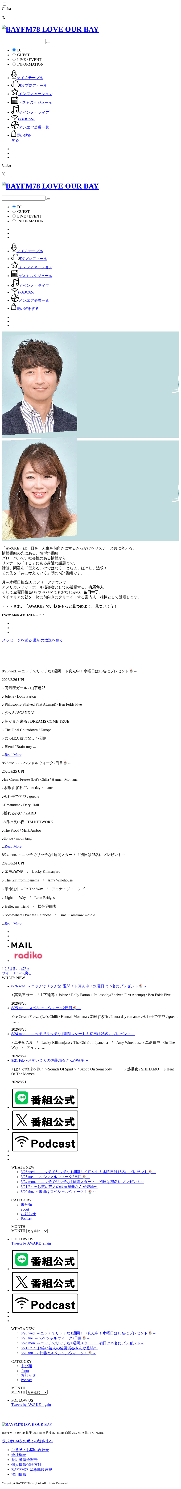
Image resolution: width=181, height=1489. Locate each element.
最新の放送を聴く (48, 640)
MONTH (18, 1231)
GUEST (23, 55)
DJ (19, 50)
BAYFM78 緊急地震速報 (31, 1470)
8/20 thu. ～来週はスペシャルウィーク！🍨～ (58, 1192)
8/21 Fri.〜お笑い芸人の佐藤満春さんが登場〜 (49, 1060)
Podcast (26, 1218)
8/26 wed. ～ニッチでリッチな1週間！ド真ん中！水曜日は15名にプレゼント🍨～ (79, 986)
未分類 (26, 1205)
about (25, 1209)
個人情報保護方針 (26, 1465)
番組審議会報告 (24, 1460)
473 (23, 969)
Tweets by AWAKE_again (31, 1243)
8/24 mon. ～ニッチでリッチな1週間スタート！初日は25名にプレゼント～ (73, 1034)
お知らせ (28, 1214)
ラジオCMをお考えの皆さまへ (27, 1441)
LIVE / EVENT (29, 60)
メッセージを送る (17, 640)
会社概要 (18, 1455)
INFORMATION (30, 64)
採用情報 (18, 1474)
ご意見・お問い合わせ (30, 1450)
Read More (13, 755)
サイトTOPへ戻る (17, 973)
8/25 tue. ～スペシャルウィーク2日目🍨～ (46, 1008)
